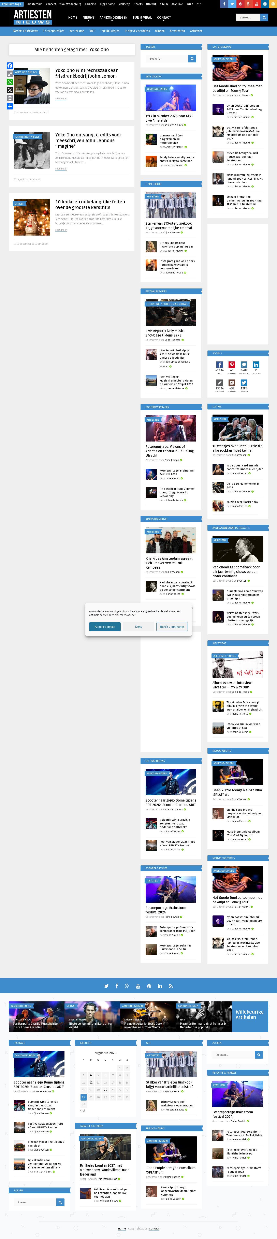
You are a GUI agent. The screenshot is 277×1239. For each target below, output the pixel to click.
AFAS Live (177, 4)
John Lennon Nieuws (27, 136)
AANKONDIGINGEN (114, 18)
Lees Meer (61, 98)
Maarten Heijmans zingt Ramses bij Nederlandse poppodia (204, 1025)
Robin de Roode (174, 272)
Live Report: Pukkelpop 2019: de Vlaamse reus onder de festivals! (174, 354)
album (164, 4)
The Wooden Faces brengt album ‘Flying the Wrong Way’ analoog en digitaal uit (244, 706)
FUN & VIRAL (142, 18)
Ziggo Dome (107, 4)
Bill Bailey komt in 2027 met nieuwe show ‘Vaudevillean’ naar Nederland (104, 1170)
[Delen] (10, 106)
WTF (92, 31)
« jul (82, 1110)
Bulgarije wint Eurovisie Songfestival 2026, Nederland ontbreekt (175, 823)
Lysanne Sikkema (174, 388)
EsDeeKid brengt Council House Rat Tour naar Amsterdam (242, 157)
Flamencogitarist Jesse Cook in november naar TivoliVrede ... (144, 1025)
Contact (154, 1228)
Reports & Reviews (25, 31)
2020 (190, 4)
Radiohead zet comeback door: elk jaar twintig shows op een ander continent (177, 586)
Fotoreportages (53, 31)
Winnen (160, 31)
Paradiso (90, 4)
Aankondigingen (157, 89)
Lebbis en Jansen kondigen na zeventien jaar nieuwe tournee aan (111, 1193)
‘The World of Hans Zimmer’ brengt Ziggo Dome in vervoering (177, 492)
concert (51, 4)
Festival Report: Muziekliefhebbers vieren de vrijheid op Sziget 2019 (176, 380)
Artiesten (196, 31)
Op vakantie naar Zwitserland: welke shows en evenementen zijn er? (44, 1164)
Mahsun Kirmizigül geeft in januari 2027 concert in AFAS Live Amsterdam (245, 179)
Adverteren (177, 31)
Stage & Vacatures (137, 31)
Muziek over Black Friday (242, 502)
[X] (10, 90)
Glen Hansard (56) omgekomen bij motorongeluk (171, 139)
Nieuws (71, 1006)
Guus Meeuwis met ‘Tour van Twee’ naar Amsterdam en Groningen (245, 595)
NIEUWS (88, 18)
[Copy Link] (10, 74)
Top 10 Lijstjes (109, 31)
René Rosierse (172, 340)
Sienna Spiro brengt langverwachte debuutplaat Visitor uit (245, 813)
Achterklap (77, 31)
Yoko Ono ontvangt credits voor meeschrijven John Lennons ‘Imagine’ (88, 140)
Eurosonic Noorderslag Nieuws (167, 304)
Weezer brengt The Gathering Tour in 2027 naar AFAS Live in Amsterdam (244, 200)
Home (122, 1228)
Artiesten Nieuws (174, 125)
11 (91, 1082)
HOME (72, 18)
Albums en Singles (225, 656)
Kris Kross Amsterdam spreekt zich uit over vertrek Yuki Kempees (169, 563)
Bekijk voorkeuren (172, 626)
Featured (152, 881)
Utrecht (151, 4)
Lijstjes (19, 203)
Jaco (182, 1019)
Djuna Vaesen (172, 232)
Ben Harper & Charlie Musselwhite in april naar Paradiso (35, 1025)
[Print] (10, 98)
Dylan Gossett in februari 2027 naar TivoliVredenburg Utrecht (244, 109)
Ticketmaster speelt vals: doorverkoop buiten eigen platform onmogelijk (243, 617)
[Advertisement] (171, 692)
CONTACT (164, 18)
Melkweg (124, 4)
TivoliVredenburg (70, 4)
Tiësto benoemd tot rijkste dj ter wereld (90, 1025)
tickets (138, 4)
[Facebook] (10, 66)
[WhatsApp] (10, 82)
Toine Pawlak (172, 460)
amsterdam (34, 4)
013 (199, 4)
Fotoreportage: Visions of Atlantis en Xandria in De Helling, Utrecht (170, 451)
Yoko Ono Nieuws (26, 72)
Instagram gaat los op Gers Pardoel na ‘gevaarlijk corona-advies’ (177, 265)
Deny (138, 626)
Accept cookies (105, 626)
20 (105, 1090)
